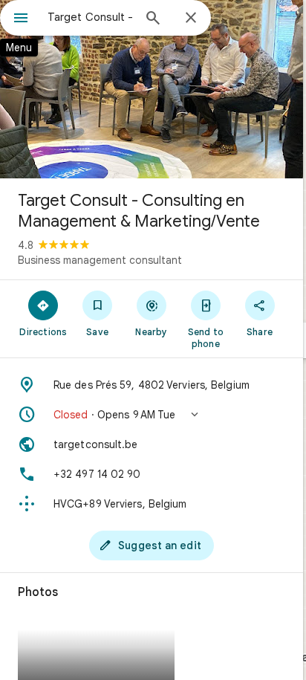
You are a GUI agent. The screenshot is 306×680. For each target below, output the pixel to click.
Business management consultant (100, 260)
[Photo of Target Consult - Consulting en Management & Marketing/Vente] (151, 89)
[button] (151, 415)
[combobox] (90, 17)
